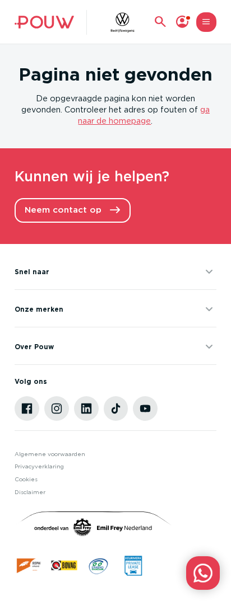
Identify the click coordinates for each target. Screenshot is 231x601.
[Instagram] (56, 408)
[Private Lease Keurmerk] (133, 565)
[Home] (44, 22)
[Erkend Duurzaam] (98, 565)
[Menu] (206, 22)
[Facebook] (27, 408)
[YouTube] (145, 408)
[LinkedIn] (86, 408)
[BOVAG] (64, 565)
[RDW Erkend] (29, 565)
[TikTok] (116, 408)
